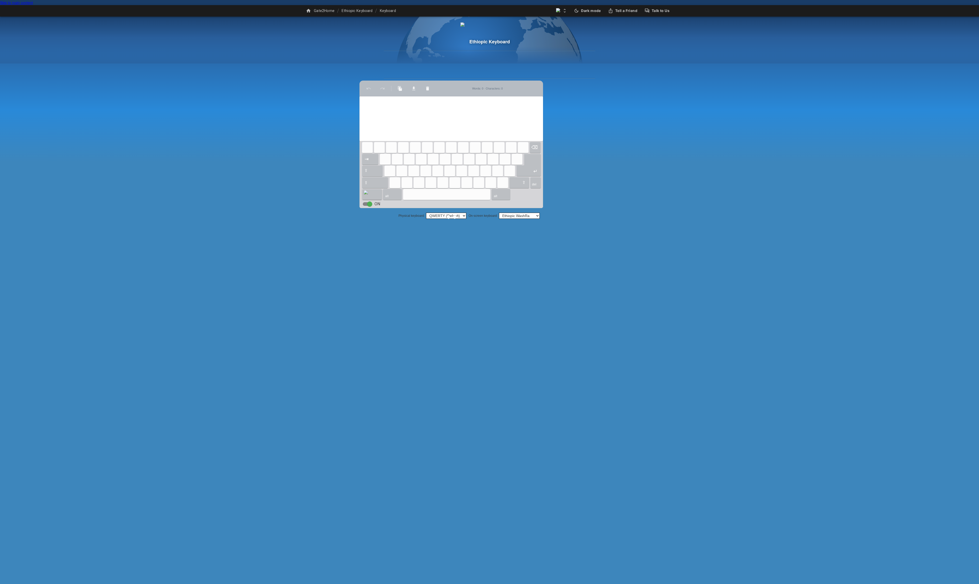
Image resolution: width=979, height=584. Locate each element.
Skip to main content (16, 2)
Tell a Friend (626, 10)
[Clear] (427, 88)
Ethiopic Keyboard (357, 10)
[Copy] (400, 88)
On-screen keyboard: (483, 216)
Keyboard (388, 10)
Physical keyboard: (411, 216)
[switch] (369, 204)
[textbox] (451, 118)
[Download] (413, 88)
